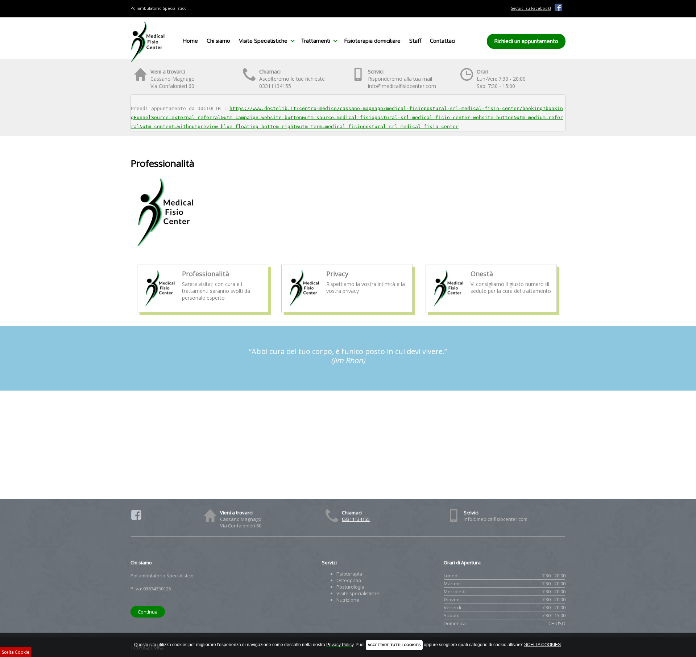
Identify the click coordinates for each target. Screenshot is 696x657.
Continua (148, 611)
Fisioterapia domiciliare (372, 41)
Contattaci (442, 41)
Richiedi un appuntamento (526, 41)
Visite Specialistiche (263, 41)
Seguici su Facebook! (531, 8)
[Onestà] (448, 306)
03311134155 (356, 519)
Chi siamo (218, 41)
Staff (415, 41)
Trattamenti (315, 41)
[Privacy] (304, 306)
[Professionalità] (160, 306)
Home (190, 41)
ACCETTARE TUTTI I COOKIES (394, 645)
